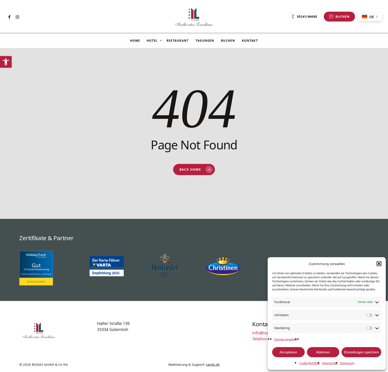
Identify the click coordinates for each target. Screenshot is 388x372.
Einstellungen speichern (361, 352)
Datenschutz (330, 363)
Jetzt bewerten (36, 281)
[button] (6, 62)
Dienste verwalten (285, 339)
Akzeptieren (288, 352)
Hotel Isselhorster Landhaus (36, 273)
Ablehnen (323, 352)
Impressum (347, 363)
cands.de (213, 364)
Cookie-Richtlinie (309, 363)
